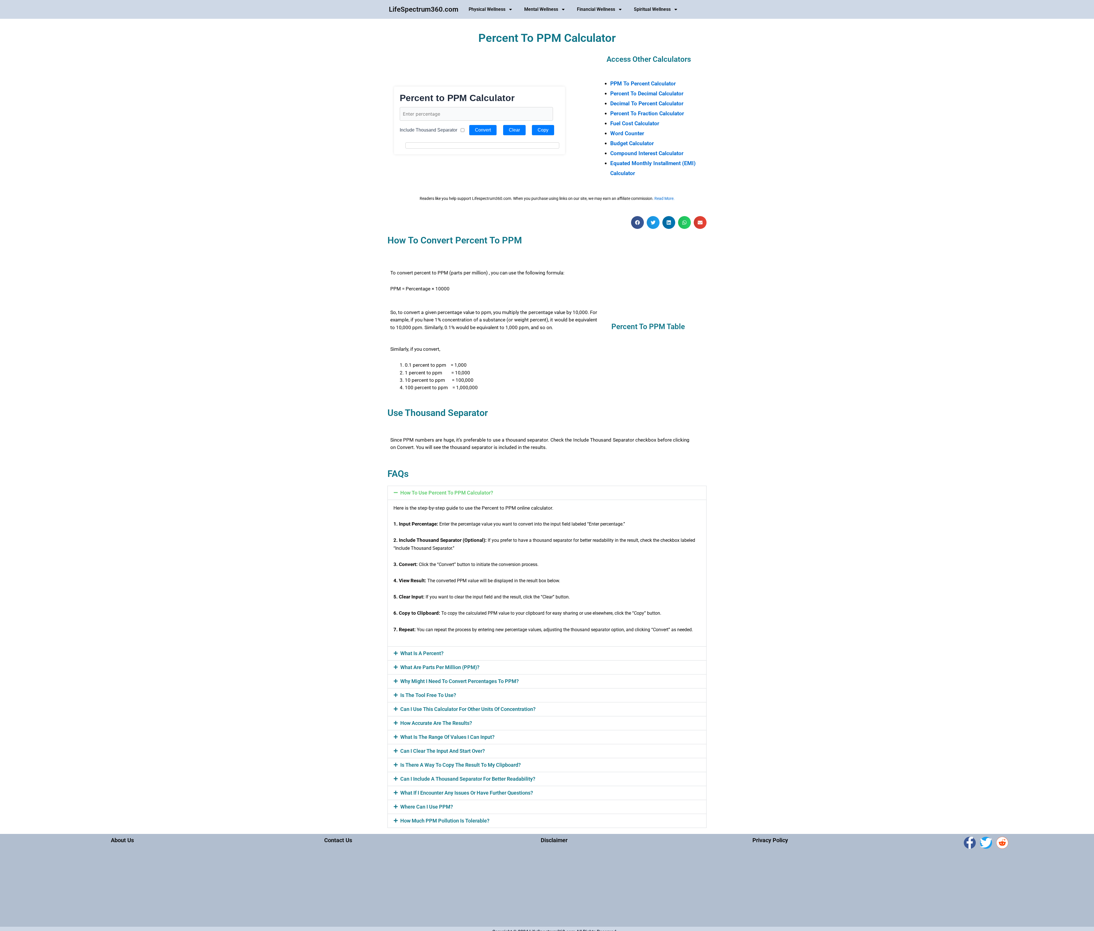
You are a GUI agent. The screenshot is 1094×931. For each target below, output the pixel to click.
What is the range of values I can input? (447, 737)
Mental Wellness (541, 9)
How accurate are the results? (436, 723)
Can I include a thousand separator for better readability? (467, 779)
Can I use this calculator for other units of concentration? (468, 709)
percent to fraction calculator (647, 113)
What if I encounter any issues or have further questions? (466, 793)
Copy (543, 130)
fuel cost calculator (634, 123)
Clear (514, 130)
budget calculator (632, 143)
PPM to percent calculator (643, 83)
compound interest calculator (646, 153)
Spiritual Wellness (652, 9)
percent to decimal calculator (646, 93)
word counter (627, 133)
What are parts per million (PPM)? (439, 667)
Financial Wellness (596, 9)
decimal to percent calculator (646, 103)
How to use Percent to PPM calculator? (446, 493)
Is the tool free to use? (428, 695)
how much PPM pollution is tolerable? (444, 821)
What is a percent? (422, 653)
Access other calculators (649, 59)
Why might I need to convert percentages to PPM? (459, 681)
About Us (122, 840)
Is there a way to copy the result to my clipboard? (460, 765)
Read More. (664, 198)
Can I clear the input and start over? (442, 751)
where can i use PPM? (426, 807)
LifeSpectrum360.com (423, 9)
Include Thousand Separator (428, 130)
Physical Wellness (487, 9)
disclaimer (554, 840)
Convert (483, 130)
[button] (637, 222)
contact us (338, 840)
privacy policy (770, 840)
